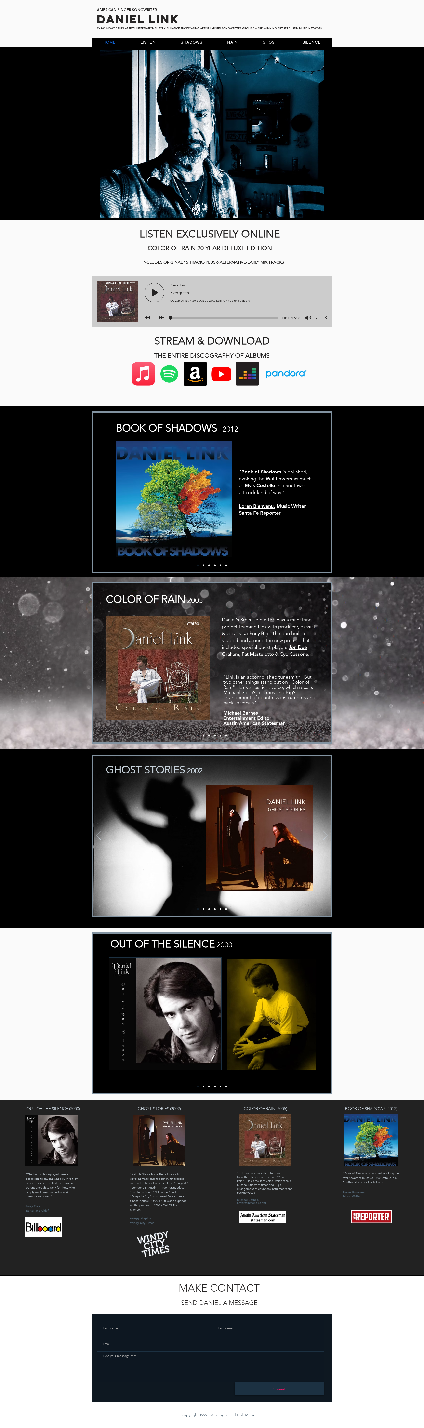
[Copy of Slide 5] (198, 1086)
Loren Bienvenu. (257, 506)
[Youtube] (221, 374)
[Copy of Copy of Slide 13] (198, 565)
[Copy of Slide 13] (209, 736)
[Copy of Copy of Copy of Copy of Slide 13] (209, 565)
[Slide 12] (198, 736)
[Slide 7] (226, 1086)
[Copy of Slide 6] (198, 909)
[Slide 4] (209, 1086)
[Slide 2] (203, 1086)
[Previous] (98, 492)
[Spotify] (169, 374)
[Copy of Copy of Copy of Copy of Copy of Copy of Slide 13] (220, 565)
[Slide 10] (226, 909)
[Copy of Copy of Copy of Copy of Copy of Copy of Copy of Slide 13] (226, 565)
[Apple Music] (143, 374)
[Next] (325, 492)
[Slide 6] (203, 909)
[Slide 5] (215, 1086)
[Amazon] (195, 374)
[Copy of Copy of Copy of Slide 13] (203, 565)
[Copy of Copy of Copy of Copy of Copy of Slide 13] (215, 565)
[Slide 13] (203, 736)
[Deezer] (247, 374)
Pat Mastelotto (258, 654)
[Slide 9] (220, 909)
